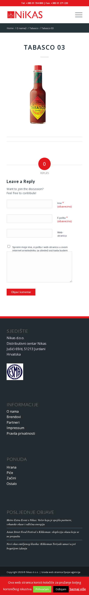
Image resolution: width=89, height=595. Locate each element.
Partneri (13, 422)
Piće (10, 472)
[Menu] (76, 14)
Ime (64, 205)
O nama (13, 411)
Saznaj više (78, 589)
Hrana (11, 467)
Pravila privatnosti (21, 433)
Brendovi (14, 417)
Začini (11, 478)
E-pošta (64, 219)
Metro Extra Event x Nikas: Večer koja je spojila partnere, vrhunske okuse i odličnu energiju (39, 522)
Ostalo (12, 483)
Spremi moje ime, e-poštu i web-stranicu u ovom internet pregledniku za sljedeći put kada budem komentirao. (40, 250)
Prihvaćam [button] (42, 589)
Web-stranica (62, 234)
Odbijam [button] (61, 589)
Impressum (15, 428)
